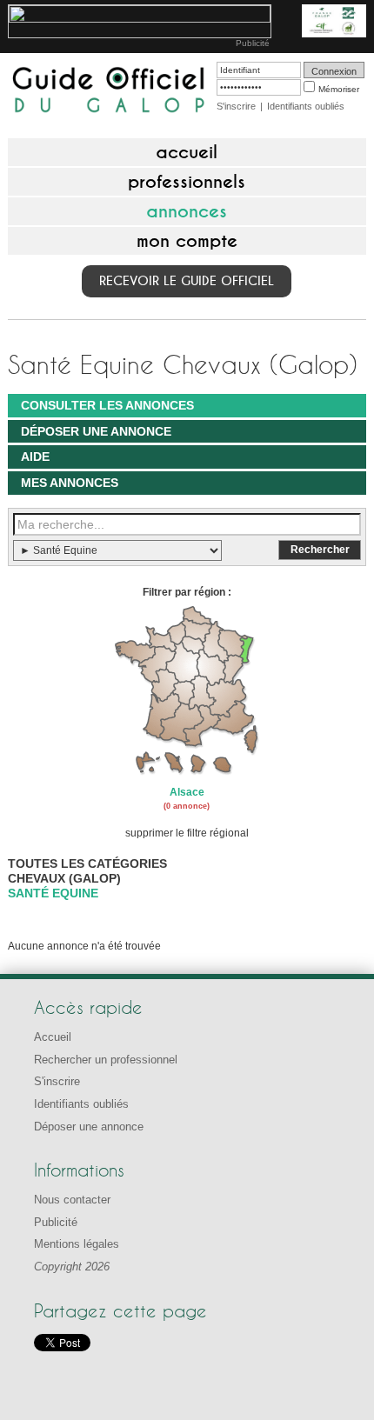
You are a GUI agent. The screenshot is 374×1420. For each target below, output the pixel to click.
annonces (186, 211)
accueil (186, 152)
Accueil (52, 1036)
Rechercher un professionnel (105, 1059)
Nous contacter (72, 1199)
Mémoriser (338, 89)
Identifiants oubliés (305, 106)
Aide (35, 456)
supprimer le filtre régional (187, 833)
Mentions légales (76, 1243)
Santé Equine (53, 893)
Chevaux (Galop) (64, 878)
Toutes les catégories (87, 863)
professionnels (186, 181)
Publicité (253, 43)
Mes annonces (69, 483)
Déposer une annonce (96, 431)
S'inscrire (236, 106)
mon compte (187, 241)
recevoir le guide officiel (186, 281)
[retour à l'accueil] (109, 91)
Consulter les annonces (107, 405)
